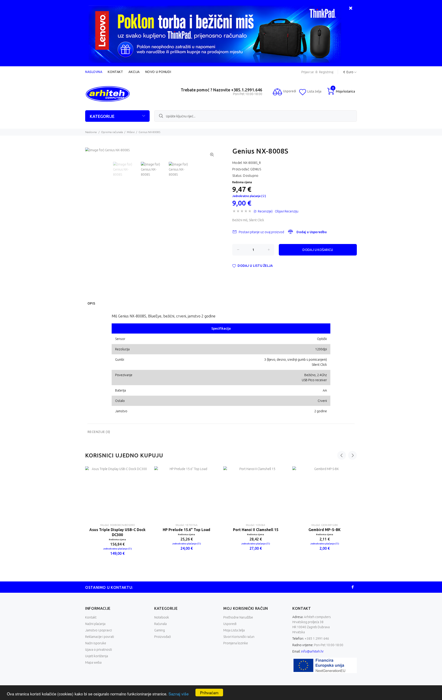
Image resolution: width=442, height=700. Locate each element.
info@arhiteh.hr (312, 651)
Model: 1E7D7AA (187, 524)
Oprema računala (112, 132)
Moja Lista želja (234, 630)
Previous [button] (341, 455)
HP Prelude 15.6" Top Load (186, 530)
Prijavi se (307, 72)
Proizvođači (162, 637)
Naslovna (93, 72)
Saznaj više (179, 694)
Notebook (161, 617)
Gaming (159, 630)
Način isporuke (95, 643)
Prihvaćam (209, 692)
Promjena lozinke (235, 643)
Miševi (131, 132)
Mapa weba (93, 662)
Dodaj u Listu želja (255, 265)
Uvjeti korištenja (96, 656)
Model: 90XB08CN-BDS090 (117, 524)
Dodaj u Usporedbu (312, 232)
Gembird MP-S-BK (324, 530)
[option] (127, 171)
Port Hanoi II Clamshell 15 (255, 530)
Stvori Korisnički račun (238, 637)
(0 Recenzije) (263, 211)
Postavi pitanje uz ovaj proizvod (261, 232)
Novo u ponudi (158, 72)
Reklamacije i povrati (99, 637)
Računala (160, 624)
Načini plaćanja (95, 624)
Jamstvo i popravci (98, 630)
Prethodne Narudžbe (238, 617)
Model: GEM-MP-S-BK (324, 524)
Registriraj (326, 72)
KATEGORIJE (102, 116)
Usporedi (229, 624)
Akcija (134, 72)
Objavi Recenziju (286, 211)
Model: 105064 (255, 524)
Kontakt (115, 72)
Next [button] (352, 455)
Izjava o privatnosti (98, 649)
